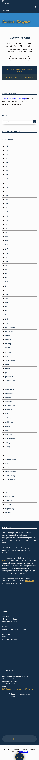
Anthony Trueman (19, 37)
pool (6, 430)
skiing (7, 455)
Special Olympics (11, 471)
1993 (6, 191)
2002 (6, 228)
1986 (6, 162)
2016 (6, 286)
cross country (10, 360)
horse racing (9, 389)
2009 (6, 257)
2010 (6, 261)
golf (6, 373)
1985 (6, 158)
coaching (8, 356)
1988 (6, 171)
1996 (6, 204)
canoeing (8, 352)
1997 (6, 208)
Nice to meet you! (19, 58)
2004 (6, 236)
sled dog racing (10, 459)
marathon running (12, 406)
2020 (6, 302)
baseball (8, 335)
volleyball (8, 500)
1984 (6, 154)
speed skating (10, 476)
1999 (6, 216)
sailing (7, 447)
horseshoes (9, 393)
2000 (6, 220)
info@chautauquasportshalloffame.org (17, 689)
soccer (7, 463)
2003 (6, 232)
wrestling (8, 513)
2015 (6, 282)
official (7, 426)
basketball (8, 339)
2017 (6, 290)
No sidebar (25, 69)
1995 (6, 199)
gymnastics (9, 377)
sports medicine (11, 484)
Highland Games (11, 381)
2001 (6, 224)
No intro (18, 69)
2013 (6, 274)
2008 (6, 253)
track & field (9, 496)
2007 (6, 249)
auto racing (9, 331)
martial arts (9, 410)
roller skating (10, 438)
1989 (6, 175)
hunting (8, 397)
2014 (6, 278)
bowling (8, 344)
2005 (6, 241)
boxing (7, 348)
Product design (18, 77)
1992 (6, 187)
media (7, 414)
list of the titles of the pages (15, 99)
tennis (7, 492)
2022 (6, 307)
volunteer (8, 504)
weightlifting (9, 509)
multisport (9, 422)
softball (7, 467)
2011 (6, 265)
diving (7, 364)
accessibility (29, 581)
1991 (6, 183)
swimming (9, 488)
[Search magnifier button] (34, 121)
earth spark (23, 752)
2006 (6, 245)
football (8, 368)
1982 (6, 146)
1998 (6, 212)
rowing (7, 443)
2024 (6, 315)
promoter (8, 434)
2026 (6, 323)
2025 (6, 319)
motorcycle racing (11, 418)
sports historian (10, 480)
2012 (6, 269)
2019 (6, 298)
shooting (8, 451)
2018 (6, 294)
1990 (6, 179)
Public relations (28, 77)
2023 (6, 311)
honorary (8, 385)
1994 (6, 195)
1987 (6, 166)
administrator (10, 327)
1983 (6, 150)
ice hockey (8, 401)
